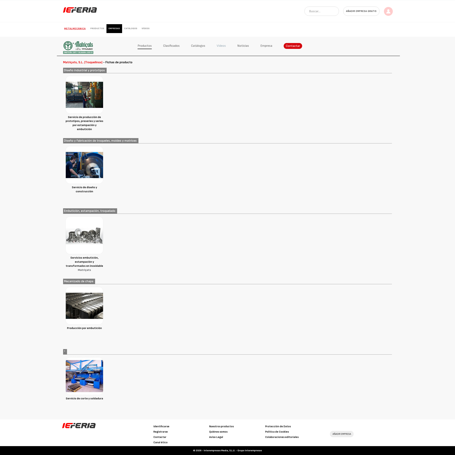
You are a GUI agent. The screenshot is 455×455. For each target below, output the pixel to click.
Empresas (114, 28)
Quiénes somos (218, 431)
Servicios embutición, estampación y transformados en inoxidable (84, 264)
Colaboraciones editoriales (282, 437)
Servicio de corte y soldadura (84, 398)
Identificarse (161, 426)
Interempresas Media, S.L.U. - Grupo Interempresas (233, 450)
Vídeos (146, 28)
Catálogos (130, 28)
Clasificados (171, 46)
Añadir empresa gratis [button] (361, 11)
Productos (97, 28)
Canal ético (160, 442)
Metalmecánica (75, 28)
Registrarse (160, 431)
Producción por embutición (84, 328)
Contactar (293, 46)
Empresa (266, 46)
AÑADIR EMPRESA (342, 433)
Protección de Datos (278, 426)
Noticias (243, 46)
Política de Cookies (277, 431)
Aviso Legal (216, 437)
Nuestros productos (221, 426)
